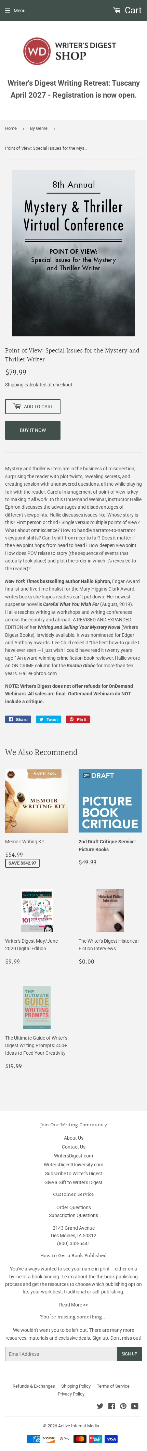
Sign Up (129, 1354)
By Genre (39, 128)
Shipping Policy (76, 1386)
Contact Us (73, 1147)
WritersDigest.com (73, 1155)
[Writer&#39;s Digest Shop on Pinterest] (123, 1407)
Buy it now (33, 430)
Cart (132, 10)
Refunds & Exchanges (34, 1386)
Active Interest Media (78, 1425)
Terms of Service (113, 1386)
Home (11, 128)
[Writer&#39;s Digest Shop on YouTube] (134, 1407)
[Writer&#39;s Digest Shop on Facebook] (111, 1407)
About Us (73, 1138)
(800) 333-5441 (73, 1243)
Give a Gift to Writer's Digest (73, 1182)
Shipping (14, 384)
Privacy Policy (71, 1394)
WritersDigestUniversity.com (73, 1164)
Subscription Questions (73, 1215)
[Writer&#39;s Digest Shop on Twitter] (100, 1407)
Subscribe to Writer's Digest (73, 1173)
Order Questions (73, 1207)
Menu (20, 10)
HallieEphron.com (38, 673)
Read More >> (73, 1304)
